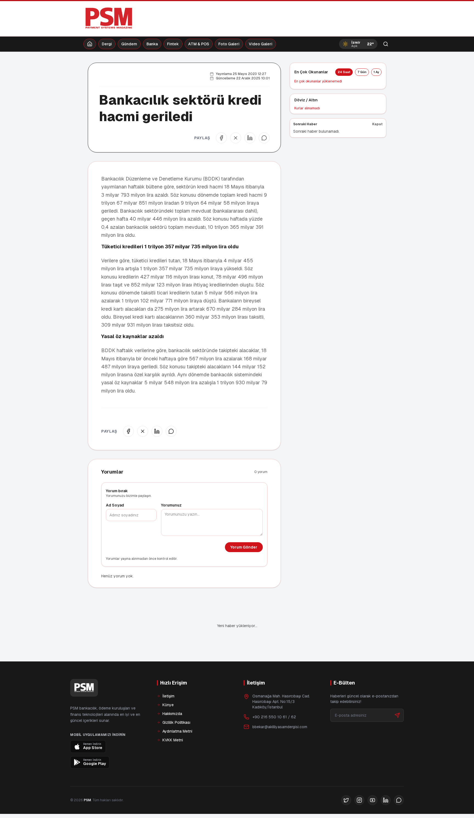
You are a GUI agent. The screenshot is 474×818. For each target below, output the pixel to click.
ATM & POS (198, 43)
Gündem (129, 43)
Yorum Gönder (243, 547)
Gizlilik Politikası (176, 722)
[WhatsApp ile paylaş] (264, 137)
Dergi (107, 43)
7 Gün (361, 72)
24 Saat (344, 72)
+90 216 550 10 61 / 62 (274, 716)
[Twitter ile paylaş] (235, 137)
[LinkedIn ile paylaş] (249, 137)
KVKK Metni (172, 740)
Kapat (377, 124)
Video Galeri (260, 43)
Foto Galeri (228, 43)
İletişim (168, 696)
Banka (152, 43)
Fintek (173, 43)
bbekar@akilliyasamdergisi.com (279, 726)
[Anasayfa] (89, 44)
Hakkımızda (172, 713)
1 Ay (376, 72)
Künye (168, 704)
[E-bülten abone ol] (397, 715)
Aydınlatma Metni (177, 731)
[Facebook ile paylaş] (221, 137)
